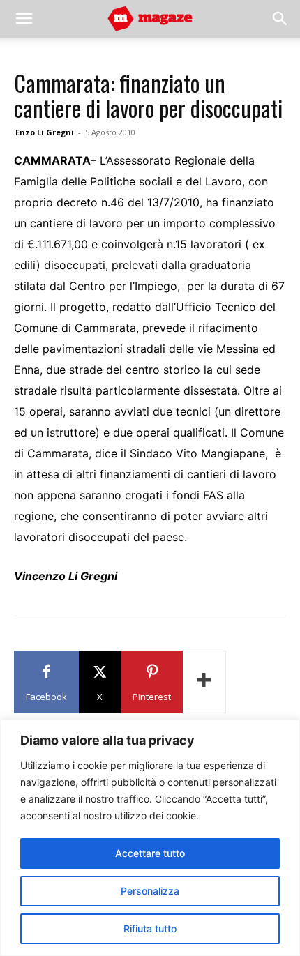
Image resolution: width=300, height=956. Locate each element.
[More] (204, 682)
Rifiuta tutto (150, 928)
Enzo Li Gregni (44, 132)
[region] (150, 838)
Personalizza (150, 891)
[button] (23, 19)
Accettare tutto (150, 853)
